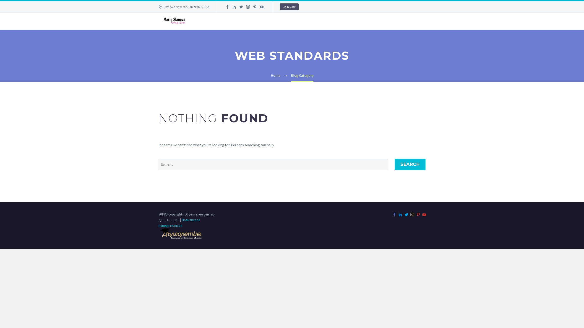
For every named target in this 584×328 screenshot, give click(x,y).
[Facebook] (227, 7)
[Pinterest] (254, 7)
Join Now (289, 7)
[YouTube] (261, 7)
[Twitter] (241, 7)
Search (410, 164)
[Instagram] (248, 7)
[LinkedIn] (234, 7)
